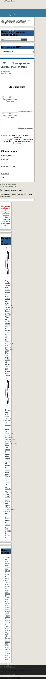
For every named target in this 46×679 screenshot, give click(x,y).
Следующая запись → (8, 186)
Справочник (10, 21)
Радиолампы (21, 21)
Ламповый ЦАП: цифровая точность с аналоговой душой (7, 606)
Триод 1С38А (7, 484)
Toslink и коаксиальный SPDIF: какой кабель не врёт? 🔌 (7, 626)
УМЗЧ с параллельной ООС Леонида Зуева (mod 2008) (7, 364)
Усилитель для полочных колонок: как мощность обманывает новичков (7, 648)
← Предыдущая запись (8, 184)
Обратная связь (9, 674)
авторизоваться (5, 196)
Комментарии (6, 73)
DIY (2, 21)
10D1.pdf (11, 166)
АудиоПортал (8, 666)
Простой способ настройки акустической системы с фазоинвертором (7, 459)
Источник (5, 174)
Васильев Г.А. (7, 412)
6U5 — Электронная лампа (7, 520)
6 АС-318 (7, 535)
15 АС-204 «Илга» (7, 426)
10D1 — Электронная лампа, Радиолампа (15, 65)
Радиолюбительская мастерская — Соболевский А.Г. (7, 292)
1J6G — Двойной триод (7, 501)
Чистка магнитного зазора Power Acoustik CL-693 (7, 328)
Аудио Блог (13, 15)
